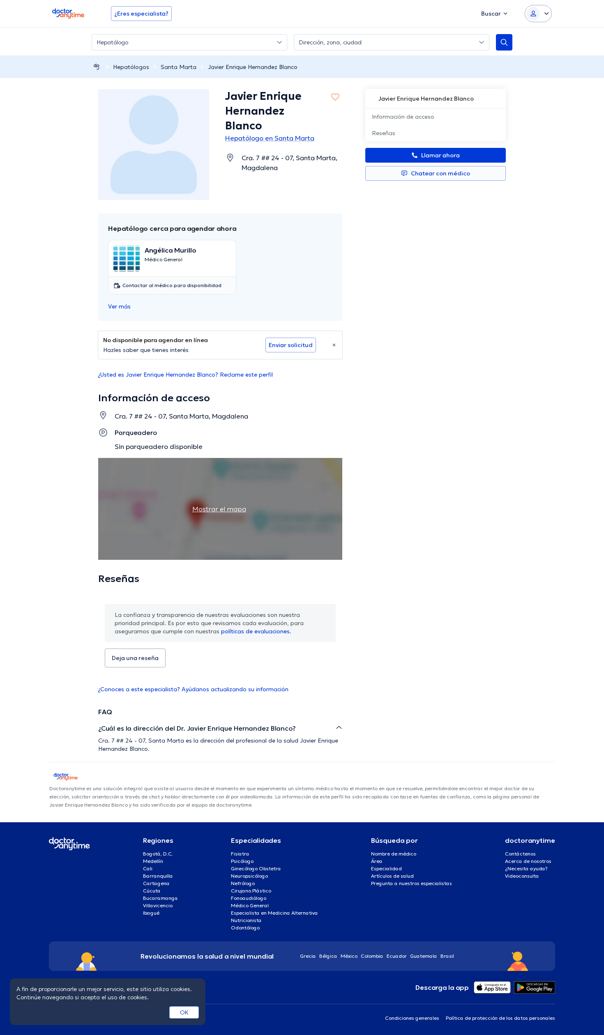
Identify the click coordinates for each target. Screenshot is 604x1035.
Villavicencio (158, 905)
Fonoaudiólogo (248, 898)
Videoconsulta (522, 876)
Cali (147, 868)
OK (184, 1012)
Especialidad (386, 868)
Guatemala (423, 956)
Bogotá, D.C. (158, 854)
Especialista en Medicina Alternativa (274, 913)
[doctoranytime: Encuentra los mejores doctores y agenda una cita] (96, 66)
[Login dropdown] (538, 13)
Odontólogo (245, 928)
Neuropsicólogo (249, 876)
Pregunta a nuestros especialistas (411, 883)
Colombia (372, 956)
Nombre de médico (393, 854)
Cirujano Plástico (251, 891)
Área (377, 861)
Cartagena (156, 883)
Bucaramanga (160, 898)
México (349, 956)
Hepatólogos (131, 67)
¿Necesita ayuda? (526, 868)
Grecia (308, 956)
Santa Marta (178, 67)
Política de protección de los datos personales (500, 1018)
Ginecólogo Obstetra (256, 868)
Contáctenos (520, 854)
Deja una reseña (135, 658)
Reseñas (383, 133)
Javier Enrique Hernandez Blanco (252, 67)
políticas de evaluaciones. (256, 631)
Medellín (153, 861)
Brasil (447, 956)
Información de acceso (403, 116)
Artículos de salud (392, 876)
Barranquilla (158, 876)
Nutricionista (246, 920)
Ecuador (397, 956)
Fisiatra (240, 854)
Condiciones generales (412, 1018)
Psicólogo (242, 861)
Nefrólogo (243, 883)
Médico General (250, 905)
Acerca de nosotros (528, 861)
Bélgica (328, 956)
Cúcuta (152, 891)
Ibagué (151, 913)
